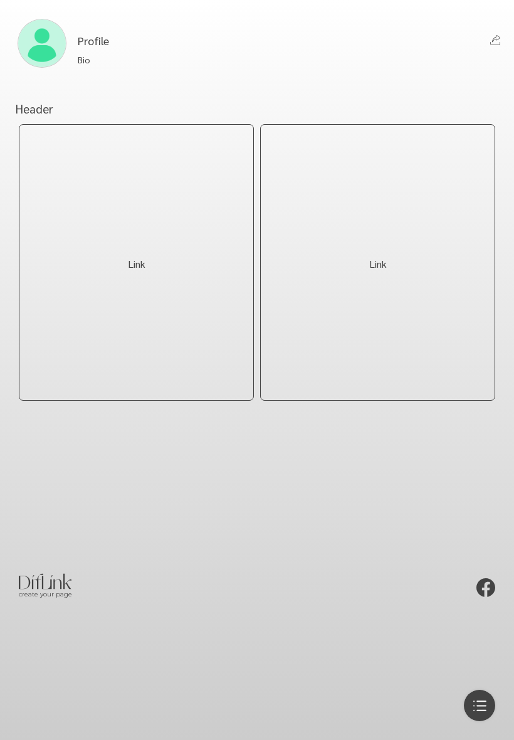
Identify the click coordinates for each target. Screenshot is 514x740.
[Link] (136, 380)
